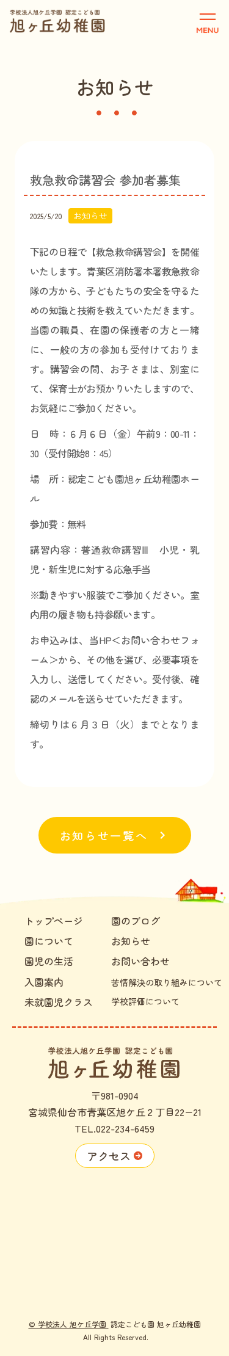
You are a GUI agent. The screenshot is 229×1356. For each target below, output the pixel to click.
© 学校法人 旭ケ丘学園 (69, 1324)
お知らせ (130, 941)
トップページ (53, 920)
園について (48, 941)
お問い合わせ (140, 961)
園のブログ (135, 920)
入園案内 (44, 981)
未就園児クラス (58, 1002)
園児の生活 (48, 961)
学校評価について (145, 1001)
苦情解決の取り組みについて (166, 982)
